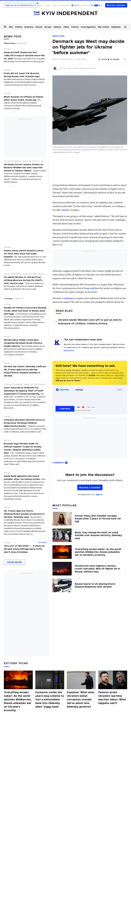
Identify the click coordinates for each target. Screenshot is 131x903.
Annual (79, 389)
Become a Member (116, 5)
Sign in (98, 494)
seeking (68, 298)
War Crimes (103, 27)
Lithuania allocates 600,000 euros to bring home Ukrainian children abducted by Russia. (24, 423)
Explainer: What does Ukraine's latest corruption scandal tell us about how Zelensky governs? (80, 699)
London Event (88, 5)
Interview (42, 542)
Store (76, 5)
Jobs (55, 5)
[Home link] (65, 13)
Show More (14, 562)
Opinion (57, 27)
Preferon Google (110, 59)
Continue (65, 409)
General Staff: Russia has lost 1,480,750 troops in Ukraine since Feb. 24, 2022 (24, 55)
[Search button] (125, 27)
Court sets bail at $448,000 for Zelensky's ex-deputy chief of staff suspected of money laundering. (23, 390)
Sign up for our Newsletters (21, 5)
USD (119, 389)
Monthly (64, 389)
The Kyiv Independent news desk (79, 68)
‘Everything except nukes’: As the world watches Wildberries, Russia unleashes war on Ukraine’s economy (17, 701)
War (11, 27)
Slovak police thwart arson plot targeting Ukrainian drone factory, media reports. (23, 343)
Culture (75, 27)
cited (63, 210)
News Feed (58, 36)
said (96, 233)
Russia (39, 27)
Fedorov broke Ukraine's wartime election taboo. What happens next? (112, 697)
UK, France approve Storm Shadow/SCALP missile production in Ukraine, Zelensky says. (24, 514)
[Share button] (124, 59)
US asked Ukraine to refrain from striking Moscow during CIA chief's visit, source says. (23, 280)
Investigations (88, 27)
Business (29, 27)
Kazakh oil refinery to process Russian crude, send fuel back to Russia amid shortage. (25, 310)
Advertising (64, 5)
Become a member (90, 487)
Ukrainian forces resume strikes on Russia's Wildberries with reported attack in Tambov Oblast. (23, 167)
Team (47, 5)
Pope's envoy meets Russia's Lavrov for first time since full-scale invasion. (23, 253)
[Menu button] (5, 26)
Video (66, 27)
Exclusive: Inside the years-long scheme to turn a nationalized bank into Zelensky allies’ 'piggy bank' (49, 699)
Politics (19, 27)
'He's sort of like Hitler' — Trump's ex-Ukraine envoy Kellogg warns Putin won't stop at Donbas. (24, 549)
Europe (48, 27)
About (40, 5)
